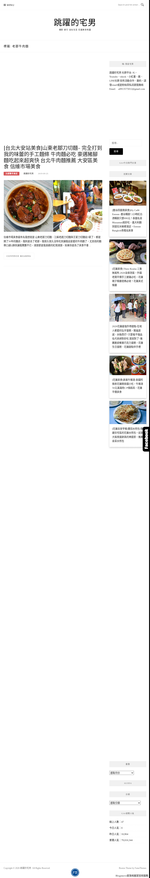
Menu (10, 5)
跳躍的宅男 (75, 22)
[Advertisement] (53, 102)
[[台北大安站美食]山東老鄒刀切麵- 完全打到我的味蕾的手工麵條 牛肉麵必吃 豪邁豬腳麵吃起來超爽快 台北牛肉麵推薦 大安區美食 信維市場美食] (53, 205)
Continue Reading (19, 256)
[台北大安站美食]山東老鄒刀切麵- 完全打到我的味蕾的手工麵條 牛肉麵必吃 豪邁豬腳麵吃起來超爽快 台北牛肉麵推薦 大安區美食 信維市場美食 (53, 157)
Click (146, 439)
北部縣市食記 (11, 174)
